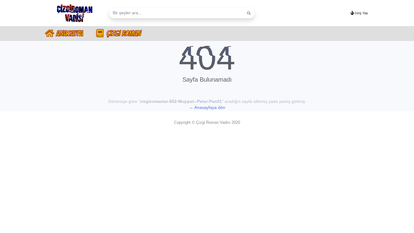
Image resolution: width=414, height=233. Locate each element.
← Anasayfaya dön (207, 107)
